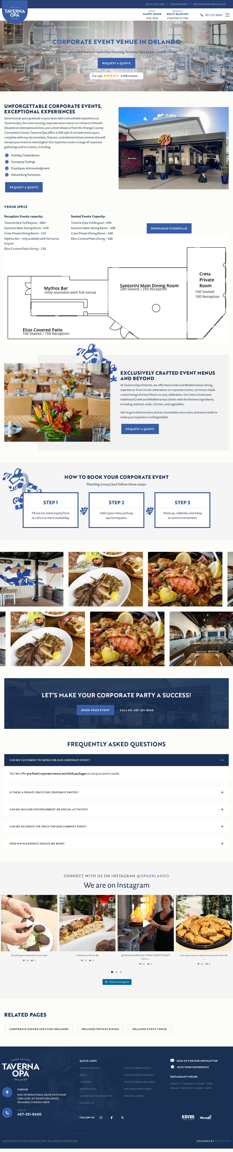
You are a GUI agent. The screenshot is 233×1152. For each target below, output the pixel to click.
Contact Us (87, 1102)
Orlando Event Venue (138, 1088)
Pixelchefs (223, 1141)
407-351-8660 (213, 15)
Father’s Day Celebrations (96, 1095)
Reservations (179, 4)
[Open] (29, 923)
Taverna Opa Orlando (43, 27)
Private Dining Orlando (139, 1081)
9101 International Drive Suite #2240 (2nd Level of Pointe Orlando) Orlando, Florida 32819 (41, 1098)
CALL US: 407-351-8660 (137, 710)
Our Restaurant (90, 1067)
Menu (83, 1074)
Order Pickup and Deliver (209, 4)
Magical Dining (134, 1095)
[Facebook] (111, 1117)
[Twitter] (122, 1117)
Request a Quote (116, 63)
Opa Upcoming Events (137, 1067)
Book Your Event (95, 710)
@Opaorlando (153, 875)
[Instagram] (101, 1117)
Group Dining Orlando (139, 1074)
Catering (85, 1081)
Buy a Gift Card (155, 4)
